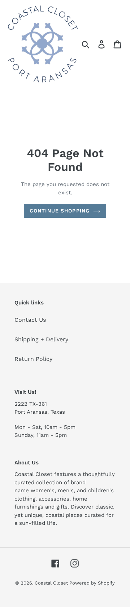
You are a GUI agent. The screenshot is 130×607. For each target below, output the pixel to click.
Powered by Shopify (92, 583)
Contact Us (30, 319)
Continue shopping (60, 211)
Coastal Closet (52, 583)
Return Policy (33, 358)
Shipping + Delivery (41, 339)
